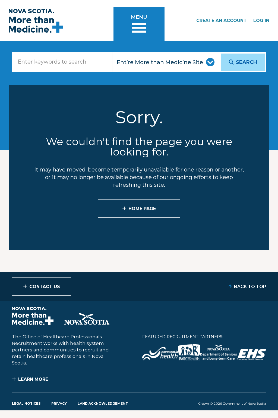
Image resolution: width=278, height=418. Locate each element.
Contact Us (44, 286)
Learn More (33, 379)
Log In (261, 20)
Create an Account (221, 20)
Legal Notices (26, 403)
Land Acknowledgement (103, 403)
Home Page (142, 208)
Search (246, 62)
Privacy (59, 403)
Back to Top (250, 286)
